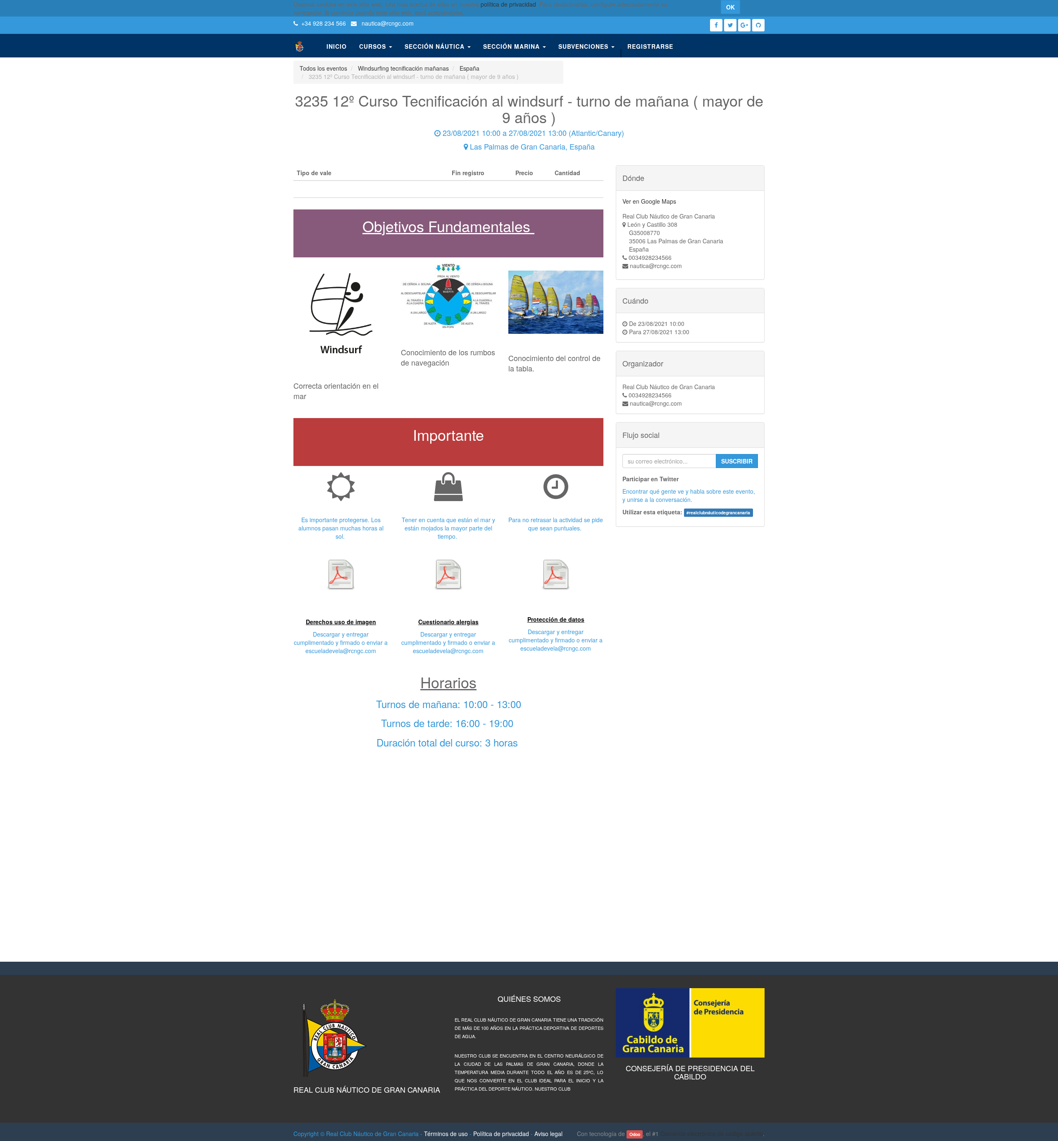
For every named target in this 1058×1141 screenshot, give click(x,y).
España (469, 68)
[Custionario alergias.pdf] (448, 574)
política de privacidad (508, 4)
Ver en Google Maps (649, 201)
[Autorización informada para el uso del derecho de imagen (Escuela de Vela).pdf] (341, 574)
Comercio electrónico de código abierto (711, 1133)
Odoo (634, 1134)
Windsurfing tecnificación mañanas (403, 68)
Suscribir (737, 461)
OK (730, 7)
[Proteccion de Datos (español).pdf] (556, 574)
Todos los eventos (323, 68)
